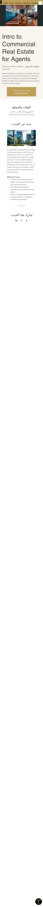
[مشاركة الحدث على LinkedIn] (16, 220)
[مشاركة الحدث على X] (22, 220)
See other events (21, 93)
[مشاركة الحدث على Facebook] (27, 220)
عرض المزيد (21, 205)
